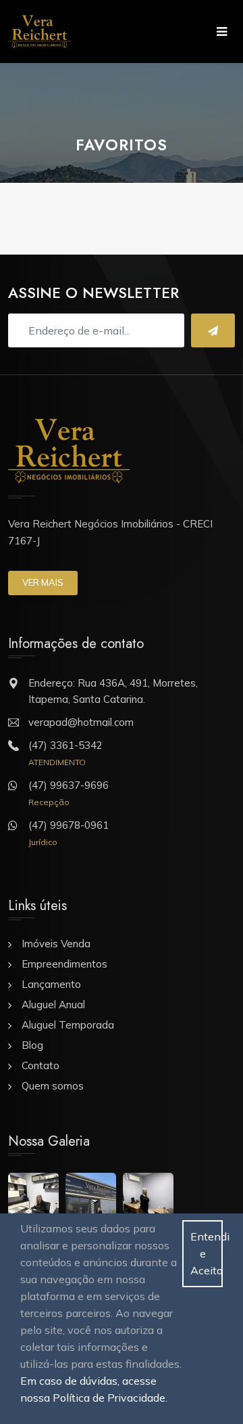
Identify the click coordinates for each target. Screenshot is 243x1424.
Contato (40, 1065)
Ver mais (42, 582)
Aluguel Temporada (68, 1024)
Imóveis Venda (56, 943)
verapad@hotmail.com (81, 722)
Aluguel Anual (53, 1004)
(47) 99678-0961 (68, 825)
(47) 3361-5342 (65, 745)
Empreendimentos (64, 963)
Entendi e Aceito (206, 1253)
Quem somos (53, 1085)
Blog (32, 1045)
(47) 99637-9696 (68, 785)
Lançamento (51, 984)
